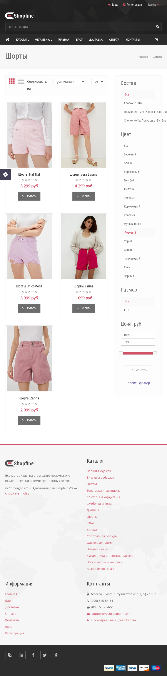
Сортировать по (37, 85)
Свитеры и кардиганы (103, 497)
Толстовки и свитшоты (103, 490)
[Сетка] (12, 81)
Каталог (21, 39)
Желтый (129, 189)
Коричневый (132, 206)
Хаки (127, 267)
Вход (115, 5)
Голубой (129, 180)
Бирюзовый (131, 172)
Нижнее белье (97, 549)
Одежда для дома (100, 543)
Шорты (157, 56)
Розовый (130, 232)
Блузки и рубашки (100, 477)
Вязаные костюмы (100, 569)
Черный (129, 276)
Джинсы (93, 510)
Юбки (91, 523)
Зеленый (129, 198)
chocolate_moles (17, 493)
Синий (128, 250)
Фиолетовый (132, 258)
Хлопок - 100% (133, 103)
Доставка (96, 39)
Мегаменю (42, 39)
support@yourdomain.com (110, 614)
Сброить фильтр (138, 383)
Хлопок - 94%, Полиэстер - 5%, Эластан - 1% (139, 120)
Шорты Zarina (84, 286)
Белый (128, 163)
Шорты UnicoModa (29, 286)
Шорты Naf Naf (29, 174)
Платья (92, 484)
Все (127, 94)
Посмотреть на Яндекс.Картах (112, 620)
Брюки (92, 530)
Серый (128, 241)
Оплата (114, 39)
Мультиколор (132, 224)
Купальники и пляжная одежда (110, 556)
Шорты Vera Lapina (83, 174)
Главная (64, 39)
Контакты (133, 39)
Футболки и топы (99, 503)
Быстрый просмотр (29, 135)
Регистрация (134, 5)
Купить (31, 196)
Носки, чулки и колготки (105, 562)
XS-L (126, 310)
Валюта (152, 5)
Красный (129, 215)
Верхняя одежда (99, 471)
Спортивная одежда (102, 536)
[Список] (21, 81)
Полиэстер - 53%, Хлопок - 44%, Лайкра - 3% (139, 112)
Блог (79, 39)
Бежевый (130, 154)
